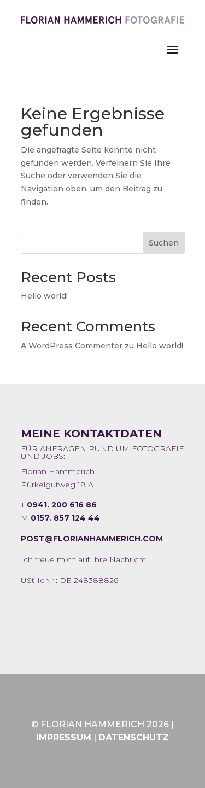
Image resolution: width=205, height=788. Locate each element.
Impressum (63, 737)
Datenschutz (133, 737)
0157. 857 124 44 (65, 518)
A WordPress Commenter (71, 346)
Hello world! (44, 296)
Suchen (164, 243)
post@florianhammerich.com (92, 539)
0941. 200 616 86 (62, 505)
